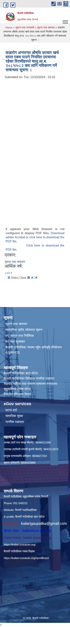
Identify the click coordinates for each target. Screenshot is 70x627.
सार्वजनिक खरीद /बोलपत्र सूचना (24, 330)
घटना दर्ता (11, 410)
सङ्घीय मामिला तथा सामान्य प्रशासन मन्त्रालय (30, 384)
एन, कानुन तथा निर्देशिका (19, 336)
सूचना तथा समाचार (46, 27)
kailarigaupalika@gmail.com (44, 523)
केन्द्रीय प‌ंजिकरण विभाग (17, 394)
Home (9, 27)
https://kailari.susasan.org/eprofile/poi (26, 558)
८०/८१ (8, 273)
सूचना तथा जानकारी (24, 27)
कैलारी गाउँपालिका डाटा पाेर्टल (21, 373)
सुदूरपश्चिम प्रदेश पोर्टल (17, 389)
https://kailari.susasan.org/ (20, 544)
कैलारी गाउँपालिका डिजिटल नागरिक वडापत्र (29, 378)
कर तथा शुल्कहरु (15, 341)
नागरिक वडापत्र (14, 422)
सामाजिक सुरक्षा (14, 416)
